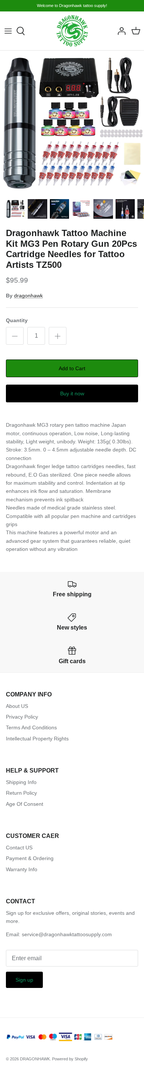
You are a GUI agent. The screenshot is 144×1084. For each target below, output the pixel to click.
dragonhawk (28, 296)
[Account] (120, 31)
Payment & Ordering (30, 858)
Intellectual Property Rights (37, 739)
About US (17, 706)
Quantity (17, 320)
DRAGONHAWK (35, 1059)
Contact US (19, 848)
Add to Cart (72, 368)
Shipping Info (21, 782)
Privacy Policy (22, 717)
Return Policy (21, 793)
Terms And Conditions (31, 727)
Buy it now (72, 393)
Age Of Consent (24, 804)
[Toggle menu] (8, 31)
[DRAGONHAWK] (72, 31)
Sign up (24, 980)
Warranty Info (21, 869)
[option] (72, 123)
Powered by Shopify (70, 1059)
